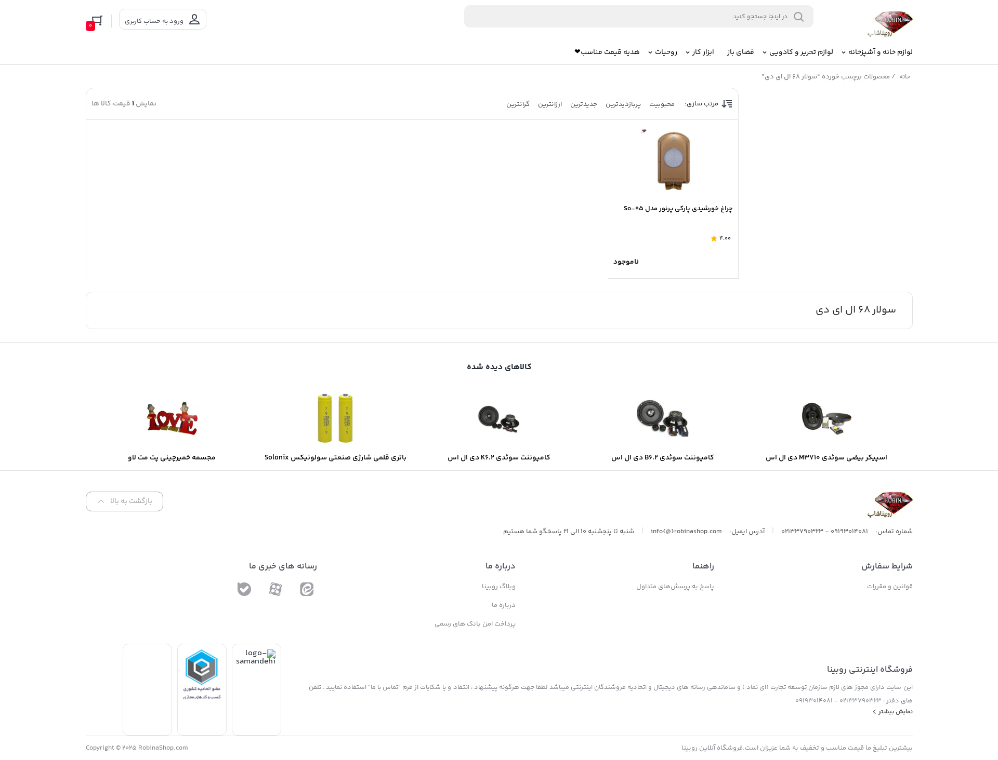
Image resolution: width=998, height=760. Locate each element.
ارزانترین (550, 104)
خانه (904, 77)
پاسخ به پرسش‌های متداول (675, 586)
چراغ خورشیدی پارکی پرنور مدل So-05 (678, 208)
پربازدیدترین (623, 104)
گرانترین (518, 104)
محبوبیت (662, 104)
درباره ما (504, 605)
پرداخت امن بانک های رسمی (475, 624)
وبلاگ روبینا (499, 586)
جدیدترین (583, 104)
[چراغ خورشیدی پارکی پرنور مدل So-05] (673, 161)
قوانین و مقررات (890, 586)
